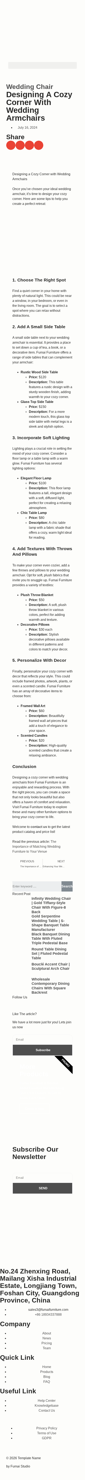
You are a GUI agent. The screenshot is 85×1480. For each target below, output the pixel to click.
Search (67, 886)
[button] (42, 65)
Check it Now (34, 1108)
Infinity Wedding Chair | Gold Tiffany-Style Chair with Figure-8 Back (51, 905)
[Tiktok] (29, 1005)
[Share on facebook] (10, 145)
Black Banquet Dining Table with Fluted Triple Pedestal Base (51, 938)
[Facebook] (17, 1005)
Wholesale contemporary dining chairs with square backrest (51, 986)
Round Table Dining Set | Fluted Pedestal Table (50, 953)
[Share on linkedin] (29, 145)
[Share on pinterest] (38, 145)
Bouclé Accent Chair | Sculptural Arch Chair (51, 966)
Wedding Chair (29, 86)
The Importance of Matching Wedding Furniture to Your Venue (36, 846)
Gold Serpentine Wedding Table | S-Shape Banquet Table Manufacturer (50, 923)
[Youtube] (40, 1005)
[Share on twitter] (20, 145)
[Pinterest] (69, 1449)
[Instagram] (51, 1005)
